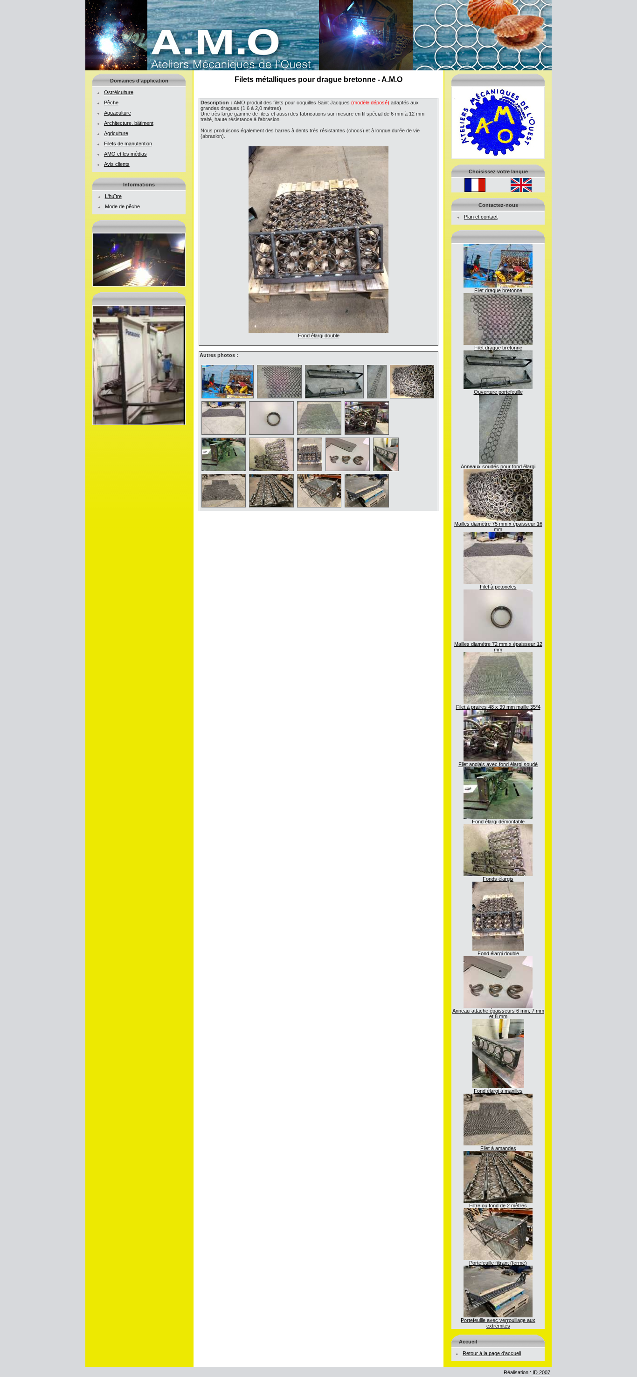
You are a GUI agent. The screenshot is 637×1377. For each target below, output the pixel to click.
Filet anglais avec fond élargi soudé (498, 764)
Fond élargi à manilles (498, 1091)
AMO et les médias (125, 154)
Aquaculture (117, 113)
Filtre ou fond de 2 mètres (498, 1205)
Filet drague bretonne (498, 290)
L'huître (113, 196)
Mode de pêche (122, 206)
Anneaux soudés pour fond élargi (498, 466)
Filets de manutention (128, 143)
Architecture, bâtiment (128, 123)
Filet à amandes (498, 1148)
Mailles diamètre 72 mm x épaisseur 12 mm (498, 646)
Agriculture (116, 133)
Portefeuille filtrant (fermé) (498, 1263)
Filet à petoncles (498, 586)
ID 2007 (541, 1372)
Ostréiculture (118, 92)
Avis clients (117, 164)
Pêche (111, 102)
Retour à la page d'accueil (492, 1353)
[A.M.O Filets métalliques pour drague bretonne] (318, 68)
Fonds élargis (498, 879)
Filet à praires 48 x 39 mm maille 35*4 (498, 707)
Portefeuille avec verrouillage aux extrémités (498, 1323)
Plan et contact (481, 216)
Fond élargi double (498, 953)
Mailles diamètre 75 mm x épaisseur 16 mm (498, 526)
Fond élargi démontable (498, 821)
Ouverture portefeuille (498, 392)
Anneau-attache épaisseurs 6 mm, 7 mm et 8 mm (498, 1013)
